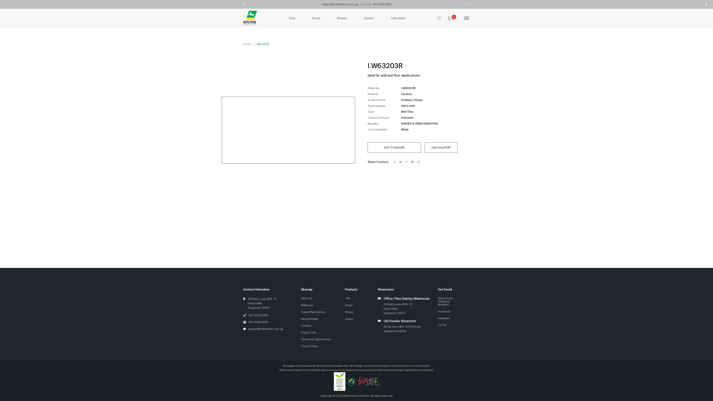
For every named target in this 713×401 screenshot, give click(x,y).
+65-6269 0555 (258, 315)
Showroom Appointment (316, 339)
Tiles (347, 298)
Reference (307, 305)
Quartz (349, 319)
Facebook (444, 311)
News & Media (309, 319)
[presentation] (247, 4)
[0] (450, 18)
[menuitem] (292, 18)
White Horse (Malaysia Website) (445, 301)
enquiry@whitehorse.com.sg (340, 4)
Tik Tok (442, 325)
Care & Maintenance (313, 312)
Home (246, 44)
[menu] (347, 18)
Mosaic (349, 312)
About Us (306, 298)
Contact (306, 325)
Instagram (444, 318)
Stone (348, 305)
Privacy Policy (309, 346)
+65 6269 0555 (381, 4)
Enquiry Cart (308, 332)
